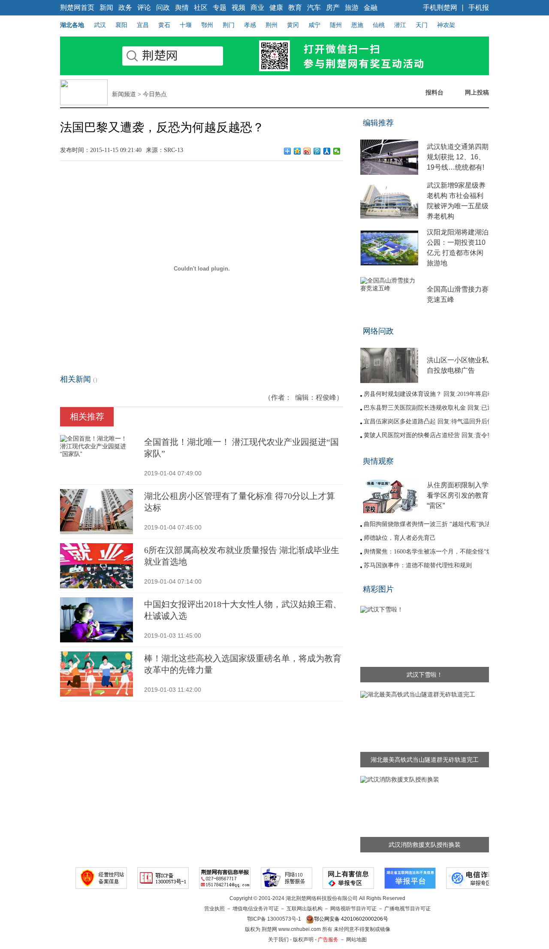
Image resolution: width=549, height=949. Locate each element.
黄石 (164, 24)
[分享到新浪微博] (307, 151)
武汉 (100, 24)
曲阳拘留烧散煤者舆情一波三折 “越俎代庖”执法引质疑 (436, 524)
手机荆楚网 (440, 7)
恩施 (357, 24)
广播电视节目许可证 (407, 909)
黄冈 (293, 24)
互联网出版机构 (305, 909)
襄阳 (121, 24)
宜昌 (143, 24)
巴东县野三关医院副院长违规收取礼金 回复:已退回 (431, 408)
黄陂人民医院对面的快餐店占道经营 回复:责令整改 (431, 435)
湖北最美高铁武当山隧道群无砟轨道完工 (425, 759)
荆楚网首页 (77, 7)
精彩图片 (378, 589)
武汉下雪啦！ (425, 674)
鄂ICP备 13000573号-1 (274, 919)
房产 (333, 7)
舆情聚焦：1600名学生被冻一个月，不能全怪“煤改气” (435, 551)
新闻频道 (124, 94)
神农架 (446, 24)
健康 (276, 7)
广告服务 (328, 940)
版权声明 (303, 940)
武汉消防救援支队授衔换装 (425, 844)
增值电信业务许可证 (255, 909)
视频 (238, 7)
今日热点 (155, 94)
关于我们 (278, 940)
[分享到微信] (337, 151)
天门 (422, 24)
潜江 (400, 24)
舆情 (182, 7)
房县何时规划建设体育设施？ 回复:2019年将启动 (428, 394)
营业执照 (214, 909)
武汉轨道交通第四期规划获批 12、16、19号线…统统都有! (458, 157)
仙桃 (379, 24)
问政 (163, 7)
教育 (295, 7)
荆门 (229, 24)
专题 (219, 7)
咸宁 (314, 24)
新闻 (106, 7)
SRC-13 (173, 150)
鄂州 (207, 24)
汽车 (314, 7)
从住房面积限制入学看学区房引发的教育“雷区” (458, 495)
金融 (370, 7)
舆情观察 (378, 461)
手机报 (478, 7)
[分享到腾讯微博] (317, 151)
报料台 (434, 92)
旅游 (352, 7)
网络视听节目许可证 (353, 909)
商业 (257, 7)
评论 (144, 7)
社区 (201, 7)
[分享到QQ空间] (297, 151)
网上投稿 (477, 92)
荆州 (271, 24)
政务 (125, 7)
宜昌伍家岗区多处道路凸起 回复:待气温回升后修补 (431, 421)
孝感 (250, 24)
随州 (336, 24)
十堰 (186, 24)
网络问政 (378, 331)
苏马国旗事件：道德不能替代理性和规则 (418, 565)
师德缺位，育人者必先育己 (400, 538)
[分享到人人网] (327, 151)
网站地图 (356, 940)
